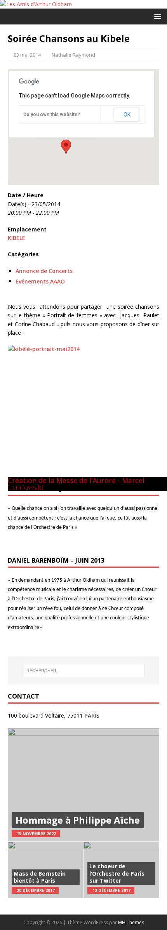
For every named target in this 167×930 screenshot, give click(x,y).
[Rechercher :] (84, 670)
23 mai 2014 (27, 54)
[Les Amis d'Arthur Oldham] (36, 4)
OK (127, 114)
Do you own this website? (51, 114)
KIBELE (16, 238)
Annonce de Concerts (44, 271)
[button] (156, 16)
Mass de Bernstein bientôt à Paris (40, 877)
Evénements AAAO (40, 281)
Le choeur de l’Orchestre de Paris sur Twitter (116, 873)
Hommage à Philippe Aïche (78, 820)
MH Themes (131, 922)
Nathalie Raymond (73, 54)
